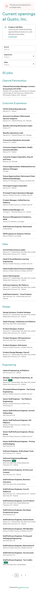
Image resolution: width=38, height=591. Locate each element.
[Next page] (25, 575)
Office (6, 62)
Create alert (12, 37)
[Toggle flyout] (33, 56)
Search (6, 47)
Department (8, 55)
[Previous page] (12, 575)
